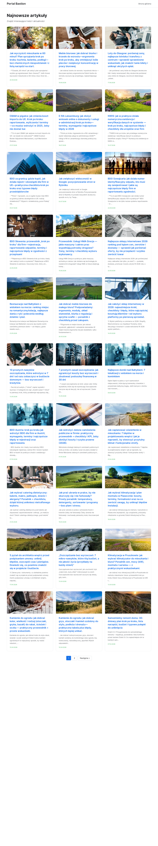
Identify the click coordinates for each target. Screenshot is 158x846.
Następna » (85, 658)
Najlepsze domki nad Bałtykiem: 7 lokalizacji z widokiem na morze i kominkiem (126, 373)
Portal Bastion (16, 3)
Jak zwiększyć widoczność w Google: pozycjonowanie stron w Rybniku (77, 182)
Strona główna (144, 4)
